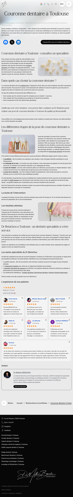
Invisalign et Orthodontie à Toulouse (12, 464)
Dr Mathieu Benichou (9, 23)
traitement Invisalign (11, 266)
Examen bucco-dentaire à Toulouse (12, 458)
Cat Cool (11, 343)
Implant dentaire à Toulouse (10, 441)
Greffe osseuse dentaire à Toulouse (12, 447)
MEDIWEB (19, 493)
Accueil (19, 403)
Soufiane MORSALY (62, 321)
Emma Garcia (13, 299)
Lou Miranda (36, 321)
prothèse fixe (24, 86)
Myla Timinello (60, 299)
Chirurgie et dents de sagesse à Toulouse (14, 444)
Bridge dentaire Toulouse (9, 452)
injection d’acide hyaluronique (57, 273)
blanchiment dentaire (41, 273)
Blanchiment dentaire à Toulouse (12, 455)
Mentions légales (6, 490)
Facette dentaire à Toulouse (10, 438)
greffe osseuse (14, 180)
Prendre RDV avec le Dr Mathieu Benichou (56, 42)
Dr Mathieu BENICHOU (22, 372)
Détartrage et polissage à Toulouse (12, 461)
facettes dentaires (28, 273)
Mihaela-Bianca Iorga (39, 299)
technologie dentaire (55, 152)
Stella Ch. (12, 321)
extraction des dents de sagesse (14, 268)
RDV (62, 4)
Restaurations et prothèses (36, 403)
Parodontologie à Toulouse (9, 435)
